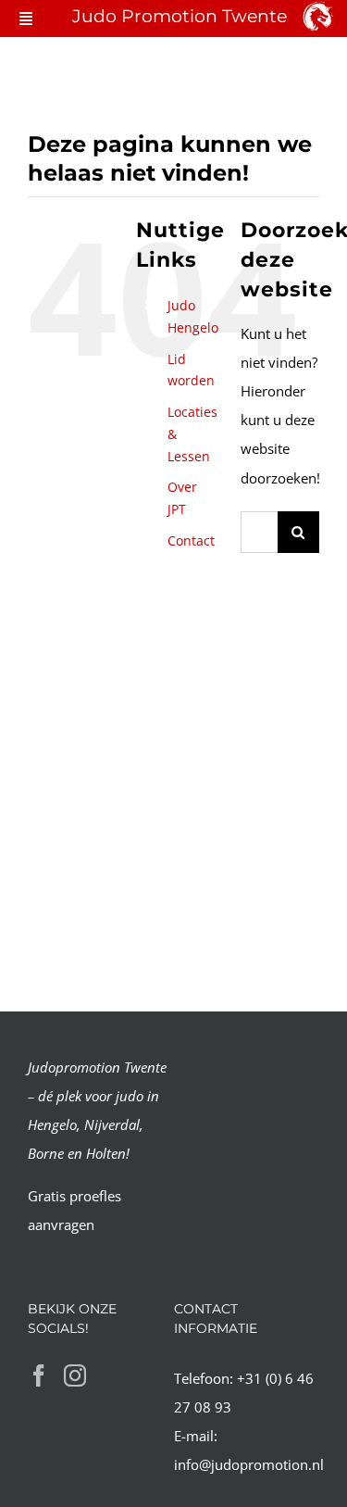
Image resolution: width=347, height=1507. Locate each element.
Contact (191, 540)
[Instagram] (75, 1375)
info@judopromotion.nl (249, 1464)
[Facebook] (39, 1375)
